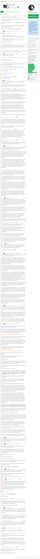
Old (16, 11)
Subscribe (33, 15)
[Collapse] (2, 16)
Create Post (16, 1)
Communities (10, 1)
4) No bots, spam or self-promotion (33, 50)
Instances (25, 557)
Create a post (33, 17)
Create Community (22, 1)
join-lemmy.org (36, 557)
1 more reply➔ (6, 491)
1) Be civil (30, 42)
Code (32, 557)
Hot (2, 11)
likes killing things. (19, 51)
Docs (29, 557)
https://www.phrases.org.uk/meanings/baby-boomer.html (12, 334)
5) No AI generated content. (32, 53)
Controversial (8, 11)
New (13, 11)
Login (34, 1)
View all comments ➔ (4, 14)
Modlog (35, 72)
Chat (20, 11)
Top (4, 11)
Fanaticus (4, 1)
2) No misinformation (33, 44)
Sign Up (37, 1)
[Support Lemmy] (27, 1)
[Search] (32, 1)
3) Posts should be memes (32, 47)
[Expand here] (5, 6)
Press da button (11, 4)
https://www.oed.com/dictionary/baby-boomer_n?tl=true (12, 350)
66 (9, 9)
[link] (11, 9)
